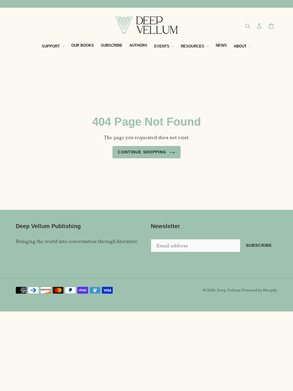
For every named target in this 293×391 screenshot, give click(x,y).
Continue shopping (142, 152)
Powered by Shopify (259, 290)
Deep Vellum (229, 290)
